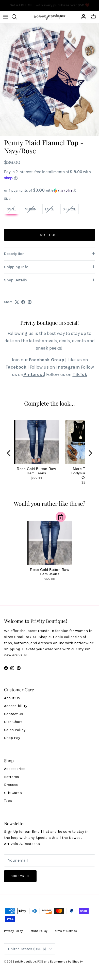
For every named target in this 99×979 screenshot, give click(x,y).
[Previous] (9, 453)
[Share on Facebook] (23, 302)
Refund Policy (38, 931)
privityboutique (25, 961)
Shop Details (15, 280)
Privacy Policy (13, 931)
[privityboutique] (49, 16)
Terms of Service (65, 931)
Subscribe (20, 876)
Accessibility (15, 705)
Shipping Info (16, 267)
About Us (12, 698)
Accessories (14, 768)
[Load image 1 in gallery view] (49, 79)
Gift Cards (13, 792)
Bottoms (11, 776)
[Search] (16, 16)
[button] (49, 190)
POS (40, 961)
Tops (8, 800)
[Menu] (5, 16)
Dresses (11, 784)
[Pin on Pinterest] (29, 302)
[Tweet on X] (17, 302)
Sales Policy (14, 730)
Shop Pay (12, 737)
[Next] (90, 453)
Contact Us (13, 714)
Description (14, 253)
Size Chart (13, 721)
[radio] (11, 209)
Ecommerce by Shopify (66, 961)
